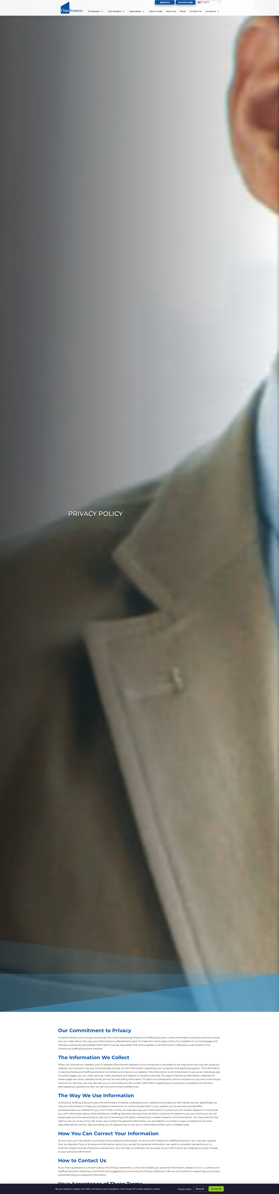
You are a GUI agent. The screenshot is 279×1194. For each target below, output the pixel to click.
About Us (171, 11)
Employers (94, 11)
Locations (210, 11)
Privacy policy (184, 1189)
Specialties (135, 11)
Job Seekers (114, 11)
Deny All (200, 1189)
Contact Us (195, 11)
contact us (199, 1167)
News (183, 11)
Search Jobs (156, 11)
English (205, 2)
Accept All (216, 1189)
